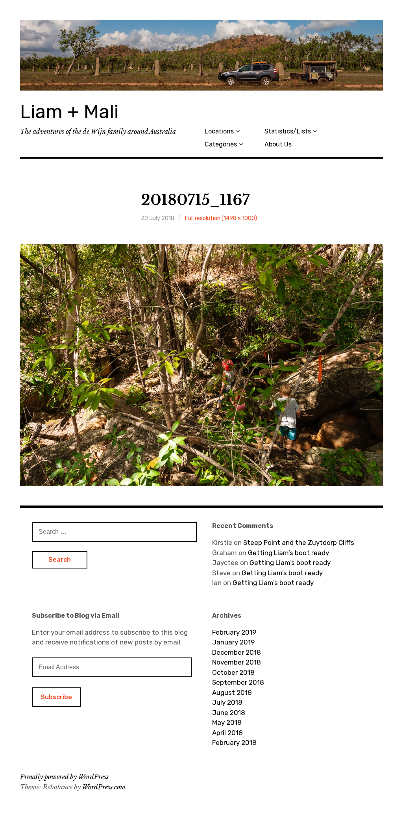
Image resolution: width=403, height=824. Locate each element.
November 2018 (236, 662)
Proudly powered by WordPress (64, 777)
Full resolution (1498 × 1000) (221, 218)
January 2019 (233, 642)
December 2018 (236, 652)
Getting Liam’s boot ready (288, 553)
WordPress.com (104, 787)
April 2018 (227, 733)
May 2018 (227, 722)
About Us (278, 144)
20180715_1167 (195, 200)
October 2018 (233, 672)
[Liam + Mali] (201, 55)
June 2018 (228, 713)
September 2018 (238, 682)
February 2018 (234, 742)
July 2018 (227, 702)
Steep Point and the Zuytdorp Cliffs (298, 542)
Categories (221, 144)
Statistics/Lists (287, 131)
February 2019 (234, 632)
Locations (219, 131)
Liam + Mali (69, 111)
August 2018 (232, 692)
